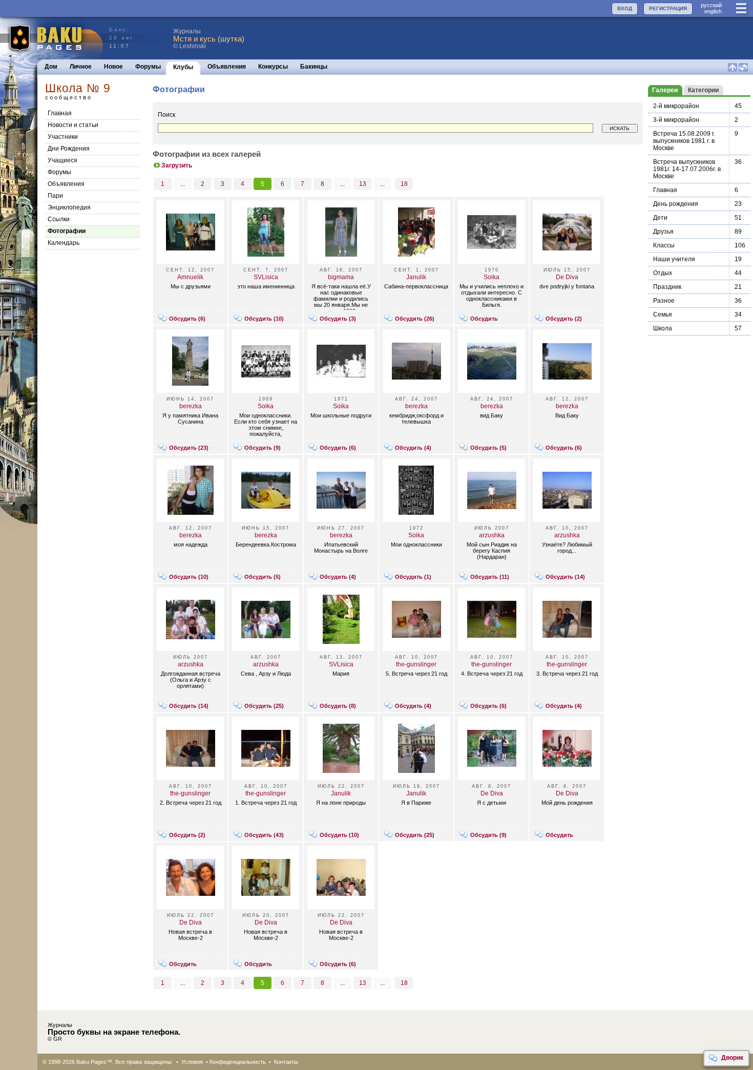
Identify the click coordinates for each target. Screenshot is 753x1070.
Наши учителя (674, 259)
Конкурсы (273, 66)
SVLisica (266, 277)
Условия (192, 1062)
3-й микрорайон (676, 119)
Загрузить (176, 165)
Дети (660, 217)
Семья (662, 314)
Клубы (183, 67)
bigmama (341, 277)
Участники (63, 136)
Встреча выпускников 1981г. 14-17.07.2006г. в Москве (687, 169)
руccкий (711, 5)
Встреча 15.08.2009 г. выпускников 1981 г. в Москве (684, 141)
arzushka (492, 535)
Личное (81, 66)
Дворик (732, 1057)
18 (404, 183)
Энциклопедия (69, 207)
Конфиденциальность (238, 1062)
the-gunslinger (416, 664)
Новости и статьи (73, 125)
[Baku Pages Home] (52, 38)
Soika (491, 277)
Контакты (286, 1062)
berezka (190, 406)
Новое (113, 66)
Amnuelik (190, 277)
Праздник (667, 286)
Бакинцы (313, 66)
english (713, 11)
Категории (703, 90)
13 (362, 183)
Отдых (662, 273)
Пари (55, 195)
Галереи (665, 90)
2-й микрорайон (676, 106)
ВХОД (624, 8)
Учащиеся (62, 160)
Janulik (416, 277)
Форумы (148, 66)
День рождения (675, 203)
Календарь (63, 242)
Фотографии (67, 231)
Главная (60, 113)
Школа (662, 328)
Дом (51, 66)
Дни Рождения (69, 148)
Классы (664, 245)
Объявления (226, 66)
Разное (664, 300)
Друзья (663, 231)
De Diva (567, 277)
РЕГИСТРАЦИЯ (668, 8)
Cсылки (59, 219)
